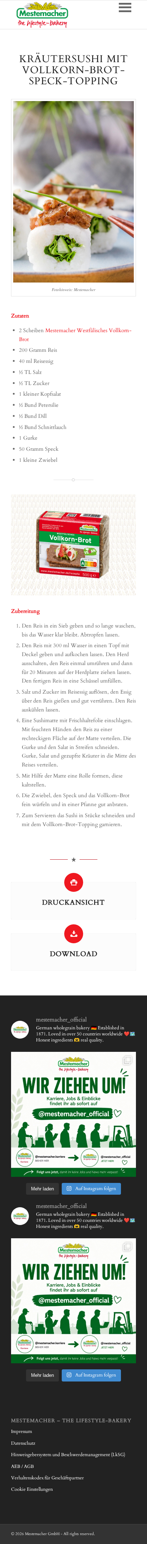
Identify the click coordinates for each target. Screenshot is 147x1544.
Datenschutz (23, 1443)
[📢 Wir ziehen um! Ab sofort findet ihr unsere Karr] (73, 1114)
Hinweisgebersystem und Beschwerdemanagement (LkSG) (68, 1454)
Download (73, 954)
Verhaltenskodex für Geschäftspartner (47, 1478)
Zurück (27, 544)
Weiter (120, 544)
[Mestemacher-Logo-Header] (61, 14)
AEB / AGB (22, 1466)
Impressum (21, 1431)
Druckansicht (73, 902)
